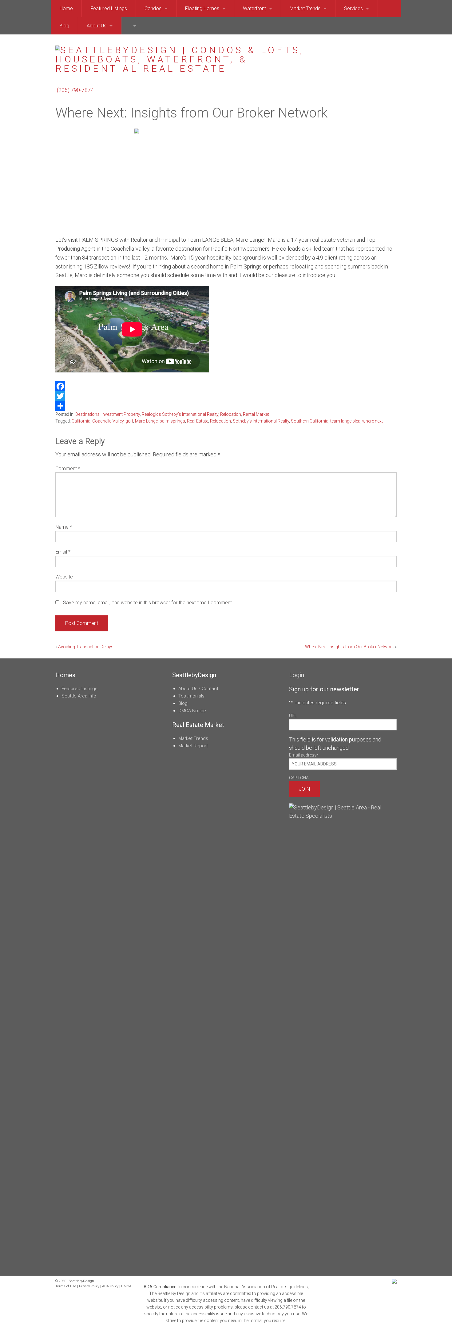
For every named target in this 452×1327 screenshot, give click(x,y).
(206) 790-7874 (75, 90)
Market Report (193, 746)
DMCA (126, 1286)
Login (296, 675)
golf (129, 421)
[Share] (226, 406)
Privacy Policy (89, 1286)
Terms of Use (65, 1286)
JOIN (304, 789)
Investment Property (120, 414)
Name (63, 527)
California (81, 421)
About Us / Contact (198, 688)
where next (372, 421)
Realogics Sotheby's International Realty (180, 414)
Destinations (87, 414)
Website (64, 577)
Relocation (230, 414)
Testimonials (191, 696)
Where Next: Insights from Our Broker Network (349, 646)
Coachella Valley (108, 421)
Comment (67, 468)
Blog (183, 703)
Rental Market (256, 414)
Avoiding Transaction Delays (85, 646)
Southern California (309, 421)
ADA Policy (110, 1286)
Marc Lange (146, 421)
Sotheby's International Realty (261, 421)
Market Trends (193, 738)
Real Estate (197, 421)
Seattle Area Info (78, 696)
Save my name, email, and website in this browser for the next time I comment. (148, 603)
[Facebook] (226, 386)
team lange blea (345, 421)
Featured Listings (79, 688)
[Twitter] (226, 396)
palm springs (172, 421)
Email (62, 552)
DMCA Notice (192, 710)
